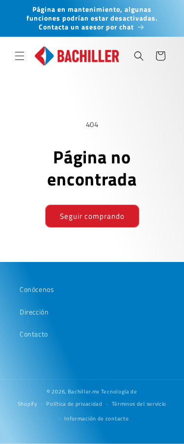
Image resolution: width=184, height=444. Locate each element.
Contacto (34, 334)
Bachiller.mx (84, 391)
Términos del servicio (139, 404)
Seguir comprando (92, 216)
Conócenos (37, 289)
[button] (19, 56)
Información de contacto (96, 418)
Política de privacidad (74, 404)
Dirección (34, 312)
